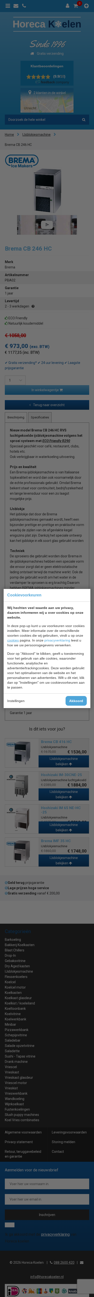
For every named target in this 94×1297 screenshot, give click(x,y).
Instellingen (16, 701)
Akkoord (76, 701)
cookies (13, 640)
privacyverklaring (57, 640)
